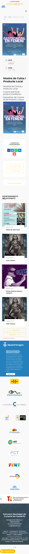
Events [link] (9, 17)
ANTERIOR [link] (16, 330)
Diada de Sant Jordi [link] (13, 230)
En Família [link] (22, 531)
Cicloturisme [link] (13, 533)
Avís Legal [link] (5, 538)
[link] (11, 4)
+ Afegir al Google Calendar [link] (15, 165)
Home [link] (5, 17)
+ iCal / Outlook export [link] (15, 171)
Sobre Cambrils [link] (17, 534)
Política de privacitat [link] (16, 538)
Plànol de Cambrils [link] (17, 541)
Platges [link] (9, 534)
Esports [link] (4, 533)
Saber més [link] (10, 374)
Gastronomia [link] (22, 533)
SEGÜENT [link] (13, 335)
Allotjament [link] (13, 531)
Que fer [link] (6, 531)
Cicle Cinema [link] (10, 260)
